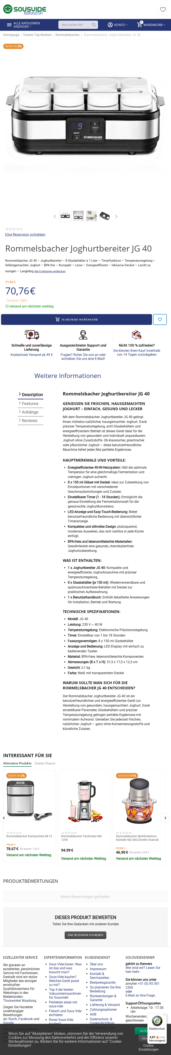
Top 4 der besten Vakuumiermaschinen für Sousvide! (65, 993)
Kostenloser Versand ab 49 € (32, 355)
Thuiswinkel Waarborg (19, 1001)
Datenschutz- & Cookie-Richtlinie (102, 1021)
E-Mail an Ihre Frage (141, 995)
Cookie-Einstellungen (148, 1047)
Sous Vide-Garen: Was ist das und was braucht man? (65, 968)
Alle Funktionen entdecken (49, 271)
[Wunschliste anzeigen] (163, 12)
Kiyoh (13, 1019)
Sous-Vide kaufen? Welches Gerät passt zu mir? (64, 981)
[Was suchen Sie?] (94, 25)
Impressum (98, 969)
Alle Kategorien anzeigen (27, 24)
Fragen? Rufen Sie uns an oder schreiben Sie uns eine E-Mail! (83, 357)
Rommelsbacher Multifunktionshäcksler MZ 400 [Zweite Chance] (137, 838)
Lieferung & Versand (105, 1005)
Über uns (96, 964)
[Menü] (164, 1015)
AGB (93, 1014)
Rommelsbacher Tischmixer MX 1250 (81, 838)
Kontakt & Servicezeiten (99, 976)
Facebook (25, 1019)
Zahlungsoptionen (103, 1010)
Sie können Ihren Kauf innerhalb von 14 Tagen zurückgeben (136, 353)
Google (8, 1023)
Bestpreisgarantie (103, 982)
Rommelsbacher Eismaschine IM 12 (29, 836)
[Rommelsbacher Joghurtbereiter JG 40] (85, 125)
